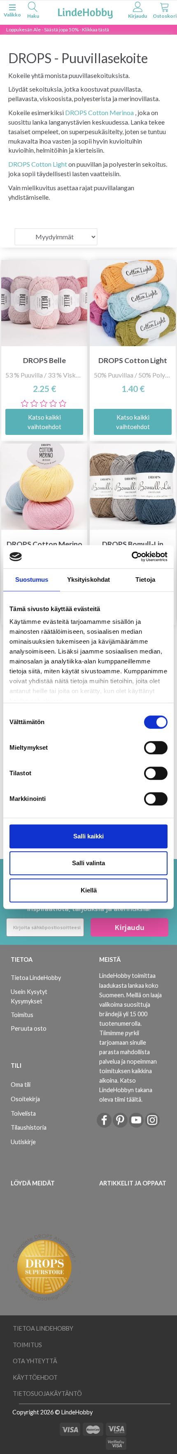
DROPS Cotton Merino (44, 544)
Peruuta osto (29, 1028)
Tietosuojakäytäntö (47, 1393)
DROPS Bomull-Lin (132, 544)
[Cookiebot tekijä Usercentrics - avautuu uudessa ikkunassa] (131, 556)
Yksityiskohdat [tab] (88, 579)
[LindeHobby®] (85, 11)
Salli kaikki (88, 836)
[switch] (156, 747)
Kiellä (89, 890)
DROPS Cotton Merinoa (99, 112)
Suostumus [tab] (32, 579)
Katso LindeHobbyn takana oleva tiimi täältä (125, 1090)
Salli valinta (88, 862)
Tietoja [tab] (145, 579)
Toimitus (22, 1014)
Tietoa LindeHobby (36, 977)
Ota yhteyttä (35, 1360)
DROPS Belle (44, 360)
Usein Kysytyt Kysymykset (29, 996)
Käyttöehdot (35, 1377)
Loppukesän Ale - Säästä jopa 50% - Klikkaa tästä (57, 29)
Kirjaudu (129, 927)
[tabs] (33, 11)
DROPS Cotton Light (37, 164)
